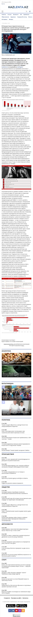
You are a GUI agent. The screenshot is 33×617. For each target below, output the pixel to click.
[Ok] (23, 610)
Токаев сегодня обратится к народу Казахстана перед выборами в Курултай (15, 425)
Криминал (26, 14)
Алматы (4, 14)
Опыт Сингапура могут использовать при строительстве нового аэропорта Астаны (13, 431)
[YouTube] (16, 610)
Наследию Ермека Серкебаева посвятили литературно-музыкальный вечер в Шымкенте (15, 492)
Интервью (4, 19)
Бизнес (30, 17)
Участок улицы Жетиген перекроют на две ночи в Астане (15, 548)
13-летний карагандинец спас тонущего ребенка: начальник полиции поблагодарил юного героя (15, 466)
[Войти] (29, 11)
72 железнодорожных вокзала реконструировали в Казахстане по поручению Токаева (16, 444)
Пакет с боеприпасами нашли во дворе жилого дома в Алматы (16, 511)
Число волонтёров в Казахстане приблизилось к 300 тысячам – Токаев (16, 438)
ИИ (21, 14)
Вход (23, 345)
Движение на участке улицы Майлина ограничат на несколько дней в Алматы (16, 555)
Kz (4, 3)
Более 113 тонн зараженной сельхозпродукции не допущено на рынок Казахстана (16, 459)
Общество (6, 487)
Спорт (4, 560)
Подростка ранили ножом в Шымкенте (12, 483)
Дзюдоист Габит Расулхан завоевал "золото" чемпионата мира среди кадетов (14, 573)
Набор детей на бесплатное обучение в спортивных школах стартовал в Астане (16, 586)
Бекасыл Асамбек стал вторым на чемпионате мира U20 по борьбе (16, 592)
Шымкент (16, 14)
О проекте (7, 598)
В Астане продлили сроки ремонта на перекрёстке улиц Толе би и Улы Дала (16, 542)
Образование (5, 17)
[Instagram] (19, 610)
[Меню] (2, 11)
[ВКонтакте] (13, 610)
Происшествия (8, 454)
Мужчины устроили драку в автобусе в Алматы (15, 478)
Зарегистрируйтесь (9, 344)
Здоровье (13, 17)
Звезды (11, 19)
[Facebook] (10, 610)
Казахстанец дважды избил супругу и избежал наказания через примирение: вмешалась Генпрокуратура (14, 519)
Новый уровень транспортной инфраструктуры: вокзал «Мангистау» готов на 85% (15, 529)
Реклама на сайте (16, 598)
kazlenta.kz (5, 67)
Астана (9, 14)
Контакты (25, 598)
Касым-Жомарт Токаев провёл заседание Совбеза (15, 450)
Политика (6, 420)
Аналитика (6, 351)
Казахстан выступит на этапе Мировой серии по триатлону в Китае (15, 579)
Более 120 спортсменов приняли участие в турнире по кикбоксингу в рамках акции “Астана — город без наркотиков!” (16, 566)
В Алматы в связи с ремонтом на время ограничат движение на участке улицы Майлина (16, 536)
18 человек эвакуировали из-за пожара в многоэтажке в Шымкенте (13, 472)
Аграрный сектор (22, 17)
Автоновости (7, 524)
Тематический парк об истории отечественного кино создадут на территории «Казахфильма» (16, 499)
